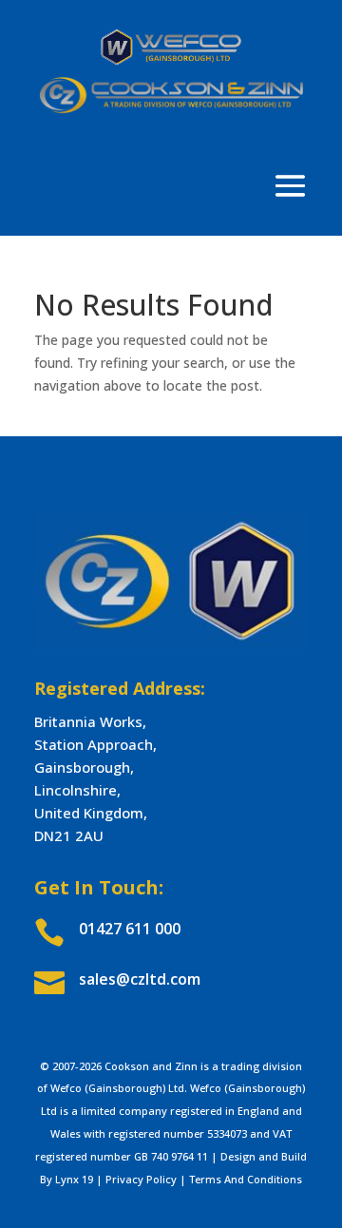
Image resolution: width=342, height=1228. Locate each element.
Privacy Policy (141, 1179)
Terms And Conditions (245, 1179)
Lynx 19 (74, 1179)
